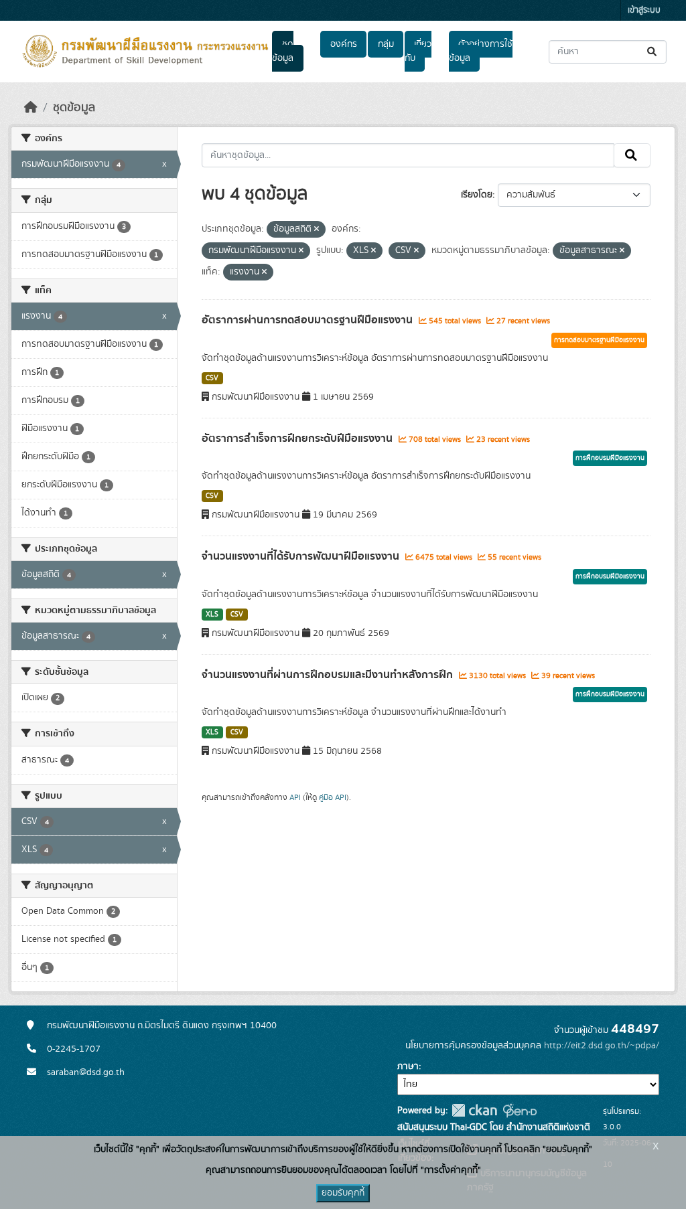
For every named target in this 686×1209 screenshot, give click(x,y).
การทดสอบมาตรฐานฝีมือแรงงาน (599, 340)
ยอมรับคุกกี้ (343, 1193)
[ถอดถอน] (316, 229)
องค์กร (343, 44)
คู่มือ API (332, 797)
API (295, 797)
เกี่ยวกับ (418, 51)
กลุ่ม (386, 44)
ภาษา (408, 1066)
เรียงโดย (476, 195)
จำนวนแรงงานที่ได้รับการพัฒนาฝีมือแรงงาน (302, 556)
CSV (212, 378)
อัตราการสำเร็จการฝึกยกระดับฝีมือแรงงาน (298, 438)
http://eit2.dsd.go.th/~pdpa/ (601, 1045)
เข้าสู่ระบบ (644, 10)
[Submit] (652, 52)
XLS (212, 614)
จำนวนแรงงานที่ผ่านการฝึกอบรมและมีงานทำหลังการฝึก (329, 674)
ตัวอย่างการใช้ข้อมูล (480, 51)
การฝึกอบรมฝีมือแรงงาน (609, 458)
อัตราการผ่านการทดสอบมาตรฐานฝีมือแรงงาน (308, 320)
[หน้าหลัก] (31, 107)
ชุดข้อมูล (282, 51)
